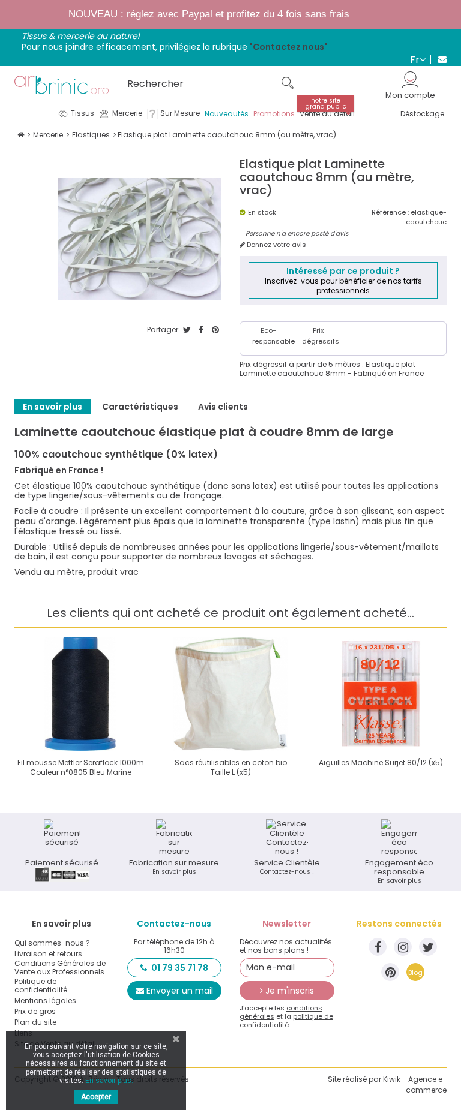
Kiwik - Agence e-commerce (415, 1084)
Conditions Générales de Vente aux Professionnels (60, 967)
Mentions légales (45, 1001)
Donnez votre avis (275, 245)
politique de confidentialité (286, 1021)
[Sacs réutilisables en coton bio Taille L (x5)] (230, 694)
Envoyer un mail (179, 990)
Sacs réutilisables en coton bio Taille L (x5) (231, 767)
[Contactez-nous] (438, 59)
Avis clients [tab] (223, 407)
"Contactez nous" (288, 47)
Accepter (96, 1097)
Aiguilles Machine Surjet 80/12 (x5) (381, 762)
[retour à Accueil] (20, 134)
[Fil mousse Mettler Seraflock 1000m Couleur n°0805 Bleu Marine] (80, 694)
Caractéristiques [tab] (140, 407)
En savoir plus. (109, 1080)
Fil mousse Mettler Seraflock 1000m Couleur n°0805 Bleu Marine (80, 767)
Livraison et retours (48, 954)
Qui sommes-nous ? (52, 943)
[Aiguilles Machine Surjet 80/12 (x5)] (381, 694)
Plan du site (35, 1022)
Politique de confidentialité (40, 985)
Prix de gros (35, 1011)
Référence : (390, 212)
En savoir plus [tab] (52, 407)
